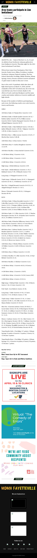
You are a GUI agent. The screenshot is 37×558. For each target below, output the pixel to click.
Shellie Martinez (8, 18)
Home (4, 549)
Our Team (22, 549)
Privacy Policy (30, 549)
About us (16, 549)
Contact (10, 549)
